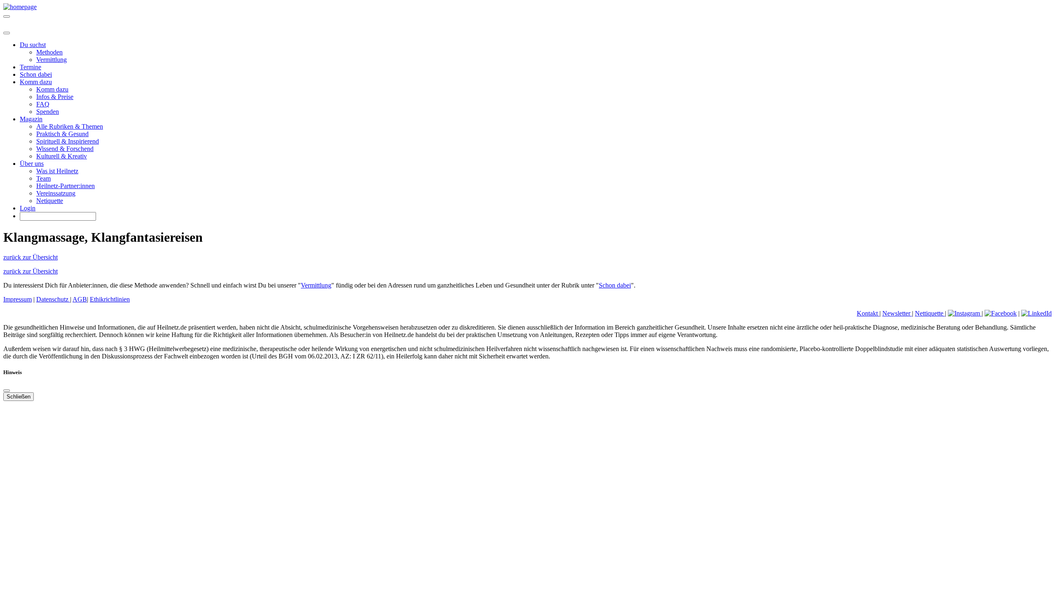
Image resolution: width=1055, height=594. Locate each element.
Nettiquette (930, 313)
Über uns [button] (32, 163)
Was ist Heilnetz (57, 170)
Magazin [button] (31, 119)
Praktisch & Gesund (62, 133)
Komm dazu (52, 89)
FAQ (42, 104)
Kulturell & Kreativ (61, 156)
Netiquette (49, 200)
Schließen (18, 397)
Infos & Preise (54, 96)
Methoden (49, 52)
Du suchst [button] (33, 44)
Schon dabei (36, 74)
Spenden (47, 111)
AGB (80, 299)
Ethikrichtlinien (110, 299)
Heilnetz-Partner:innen (65, 185)
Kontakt (868, 313)
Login (27, 208)
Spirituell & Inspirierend (67, 141)
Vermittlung (51, 59)
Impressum (17, 299)
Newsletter (897, 313)
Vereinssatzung (55, 193)
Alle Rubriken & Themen (69, 126)
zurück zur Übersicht (30, 257)
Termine (30, 67)
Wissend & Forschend (65, 148)
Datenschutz (53, 299)
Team (43, 178)
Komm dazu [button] (36, 81)
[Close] (6, 33)
